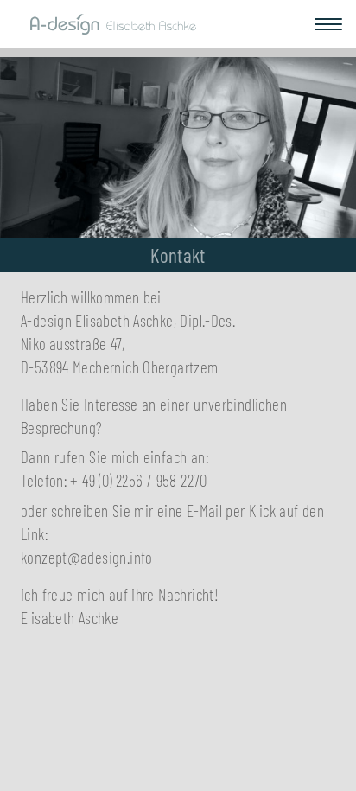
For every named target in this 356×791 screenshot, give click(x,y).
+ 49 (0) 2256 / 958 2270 (138, 480)
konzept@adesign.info (87, 557)
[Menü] (328, 24)
